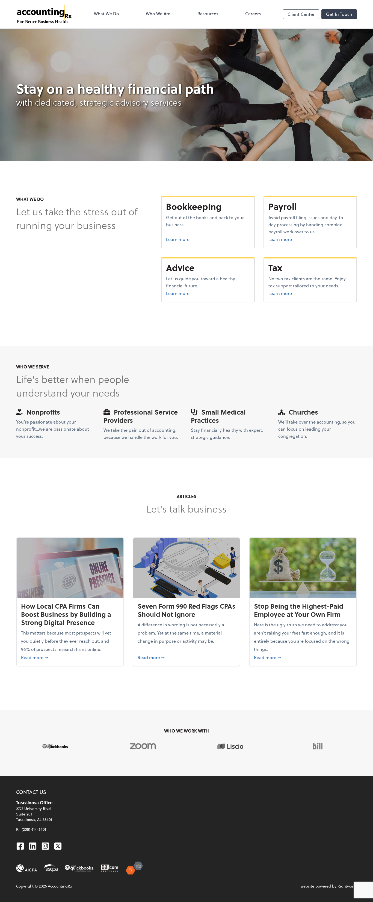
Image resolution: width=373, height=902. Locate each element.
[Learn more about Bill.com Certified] (110, 868)
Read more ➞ (70, 657)
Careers (253, 13)
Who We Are (158, 13)
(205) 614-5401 (34, 829)
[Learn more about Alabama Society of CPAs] (51, 868)
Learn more (198, 239)
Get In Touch (339, 14)
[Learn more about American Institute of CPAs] (26, 868)
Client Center (301, 14)
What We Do (106, 13)
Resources (207, 13)
